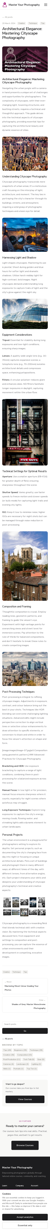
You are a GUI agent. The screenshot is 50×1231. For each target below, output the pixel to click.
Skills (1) (7, 1068)
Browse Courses (25, 1145)
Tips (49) (7, 1050)
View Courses (25, 1099)
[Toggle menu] (46, 4)
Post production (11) (11, 1059)
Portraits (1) (18, 1068)
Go (25, 1031)
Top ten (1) (32, 1068)
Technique (33, 23)
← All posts (7, 17)
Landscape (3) (22, 1064)
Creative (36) (8, 1055)
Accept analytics (25, 1217)
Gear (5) (41, 1059)
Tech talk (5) (28, 1059)
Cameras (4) (8, 1064)
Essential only (25, 1225)
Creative (21, 23)
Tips (42, 23)
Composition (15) (24, 1055)
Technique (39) (36, 1050)
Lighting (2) (36, 1064)
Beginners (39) (20, 1050)
